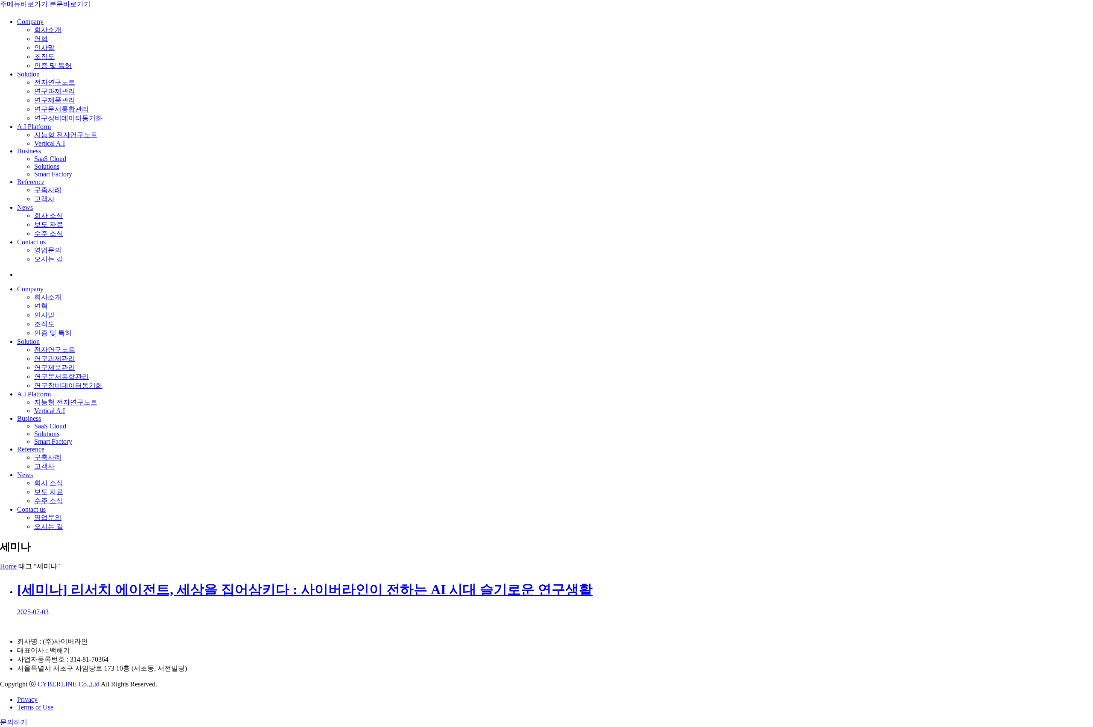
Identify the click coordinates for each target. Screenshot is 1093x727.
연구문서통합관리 (61, 109)
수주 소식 (48, 233)
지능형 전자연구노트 (65, 134)
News (25, 207)
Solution (28, 74)
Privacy (27, 699)
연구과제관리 (54, 91)
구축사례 (47, 189)
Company (30, 21)
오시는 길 (48, 259)
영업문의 (47, 250)
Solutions (46, 166)
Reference (30, 181)
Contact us (31, 242)
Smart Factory (53, 174)
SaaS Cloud (50, 158)
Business (29, 151)
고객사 (44, 198)
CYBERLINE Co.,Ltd (68, 684)
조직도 (44, 56)
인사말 (44, 47)
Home (8, 566)
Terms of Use (35, 707)
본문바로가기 (70, 4)
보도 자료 (48, 224)
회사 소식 (48, 215)
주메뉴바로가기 (24, 4)
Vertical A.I (49, 143)
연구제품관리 (54, 100)
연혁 (41, 38)
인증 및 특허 (53, 65)
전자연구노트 (54, 82)
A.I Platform (34, 126)
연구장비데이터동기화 (68, 118)
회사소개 (47, 29)
